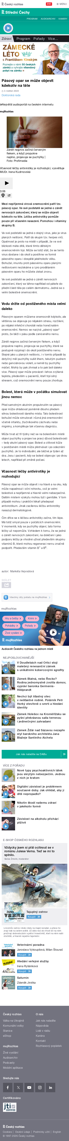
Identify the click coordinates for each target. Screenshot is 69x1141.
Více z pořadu (14, 765)
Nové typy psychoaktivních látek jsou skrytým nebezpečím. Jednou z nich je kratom (41, 774)
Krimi (31, 618)
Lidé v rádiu (43, 1030)
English (57, 1132)
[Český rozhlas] (12, 4)
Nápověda (42, 1025)
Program (32, 19)
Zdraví (7, 39)
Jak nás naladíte (46, 1020)
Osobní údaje (22, 1132)
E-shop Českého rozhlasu (23, 840)
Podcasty (9, 1062)
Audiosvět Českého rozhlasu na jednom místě (27, 649)
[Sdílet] (9, 195)
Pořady (39, 39)
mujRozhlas (9, 608)
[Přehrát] (6, 183)
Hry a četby (11, 618)
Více (53, 39)
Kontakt (41, 1040)
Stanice (7, 1030)
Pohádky (10, 625)
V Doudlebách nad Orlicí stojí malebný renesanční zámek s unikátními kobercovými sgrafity (40, 666)
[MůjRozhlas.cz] (6, 112)
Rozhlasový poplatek (49, 1046)
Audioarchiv (48, 19)
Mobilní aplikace (13, 1067)
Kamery (63, 19)
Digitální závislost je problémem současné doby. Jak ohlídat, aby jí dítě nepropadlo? (40, 790)
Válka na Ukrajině (13, 1020)
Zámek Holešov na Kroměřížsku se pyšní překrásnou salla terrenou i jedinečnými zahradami (41, 717)
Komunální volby (13, 1025)
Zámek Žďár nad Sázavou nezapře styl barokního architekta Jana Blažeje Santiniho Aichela (41, 733)
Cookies (7, 1132)
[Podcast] (3, 195)
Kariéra (40, 1035)
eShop (7, 1035)
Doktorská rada (11, 95)
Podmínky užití (41, 1132)
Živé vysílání (12, 632)
